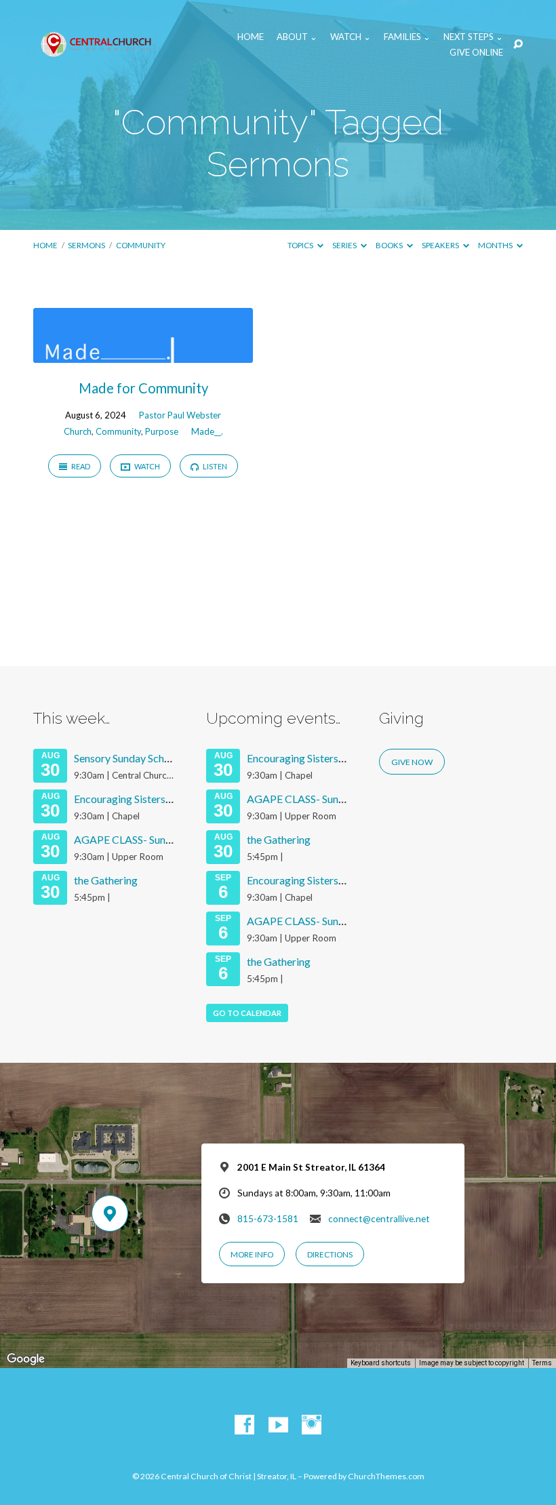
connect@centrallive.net (379, 1218)
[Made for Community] (143, 353)
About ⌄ (297, 37)
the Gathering (106, 880)
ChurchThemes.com (386, 1476)
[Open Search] (518, 45)
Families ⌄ (407, 37)
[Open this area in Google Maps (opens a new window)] (25, 1359)
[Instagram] (311, 1425)
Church (78, 431)
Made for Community (143, 388)
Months (496, 245)
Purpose (161, 431)
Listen (214, 466)
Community (140, 245)
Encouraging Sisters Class (133, 798)
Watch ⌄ (350, 37)
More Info (252, 1254)
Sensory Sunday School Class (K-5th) (158, 757)
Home (250, 37)
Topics (301, 245)
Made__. (207, 431)
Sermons (86, 245)
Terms (542, 1363)
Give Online (476, 52)
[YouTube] (278, 1425)
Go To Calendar (247, 1013)
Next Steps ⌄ (473, 37)
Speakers (441, 245)
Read (80, 466)
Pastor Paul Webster (180, 415)
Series (345, 245)
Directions (330, 1254)
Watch (146, 466)
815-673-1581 (267, 1218)
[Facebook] (244, 1425)
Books (390, 245)
